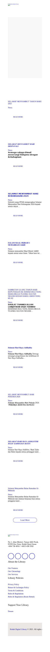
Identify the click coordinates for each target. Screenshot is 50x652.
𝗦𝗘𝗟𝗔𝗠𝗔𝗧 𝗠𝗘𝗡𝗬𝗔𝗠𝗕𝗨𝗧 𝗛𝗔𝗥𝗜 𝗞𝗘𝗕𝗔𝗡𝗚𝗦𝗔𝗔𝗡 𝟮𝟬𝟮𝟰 (23, 195)
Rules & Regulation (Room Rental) (21, 597)
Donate (10, 611)
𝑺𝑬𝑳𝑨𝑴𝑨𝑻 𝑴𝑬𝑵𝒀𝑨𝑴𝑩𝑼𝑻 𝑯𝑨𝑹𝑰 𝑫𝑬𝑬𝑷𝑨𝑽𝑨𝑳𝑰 (21, 145)
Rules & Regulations (15, 594)
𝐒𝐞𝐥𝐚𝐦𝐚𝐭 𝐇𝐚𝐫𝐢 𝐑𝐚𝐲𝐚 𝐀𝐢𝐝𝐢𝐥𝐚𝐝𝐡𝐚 (20, 348)
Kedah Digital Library (18, 629)
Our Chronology (14, 571)
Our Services (13, 574)
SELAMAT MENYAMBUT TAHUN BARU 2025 (25, 103)
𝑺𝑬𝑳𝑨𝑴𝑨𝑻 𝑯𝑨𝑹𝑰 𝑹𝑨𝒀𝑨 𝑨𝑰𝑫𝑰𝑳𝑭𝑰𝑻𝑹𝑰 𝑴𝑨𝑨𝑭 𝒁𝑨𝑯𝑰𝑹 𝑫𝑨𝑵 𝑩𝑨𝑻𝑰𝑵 (23, 442)
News (10, 108)
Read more (18, 117)
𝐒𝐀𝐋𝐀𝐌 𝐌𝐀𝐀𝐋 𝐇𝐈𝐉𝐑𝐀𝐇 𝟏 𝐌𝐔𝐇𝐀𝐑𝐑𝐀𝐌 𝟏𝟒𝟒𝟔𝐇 (19, 244)
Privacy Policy (13, 584)
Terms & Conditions (15, 591)
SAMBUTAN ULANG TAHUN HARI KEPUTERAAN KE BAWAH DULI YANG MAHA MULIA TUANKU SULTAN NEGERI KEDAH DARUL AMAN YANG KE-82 (24, 294)
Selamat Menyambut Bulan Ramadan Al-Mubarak (23, 489)
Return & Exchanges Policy (18, 588)
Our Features (13, 568)
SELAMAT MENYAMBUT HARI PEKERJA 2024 (21, 396)
